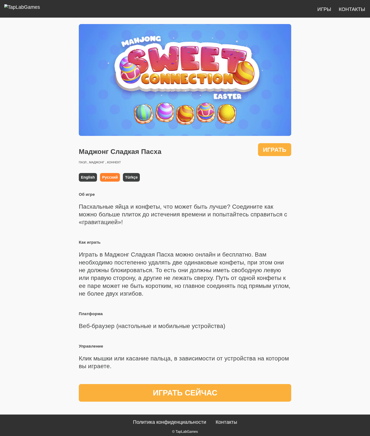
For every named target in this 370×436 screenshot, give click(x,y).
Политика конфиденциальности (169, 422)
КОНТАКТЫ (352, 9)
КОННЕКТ (114, 162)
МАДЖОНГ (96, 162)
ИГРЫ (324, 9)
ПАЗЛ (83, 162)
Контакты (226, 422)
